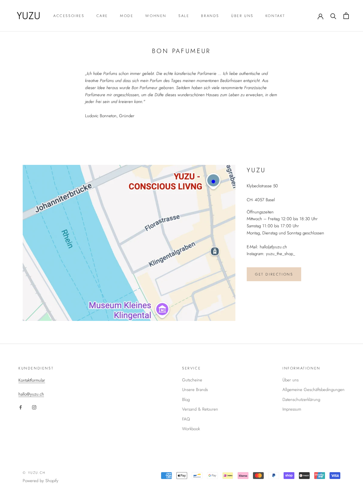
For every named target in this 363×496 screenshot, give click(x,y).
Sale (183, 15)
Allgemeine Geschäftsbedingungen (313, 389)
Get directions (274, 274)
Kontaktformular (31, 380)
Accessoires (69, 15)
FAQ (186, 419)
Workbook (191, 429)
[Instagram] (34, 406)
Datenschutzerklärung (301, 399)
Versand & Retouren (200, 409)
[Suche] (333, 16)
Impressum (291, 409)
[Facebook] (20, 406)
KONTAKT (275, 15)
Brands (210, 15)
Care (102, 15)
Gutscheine (192, 380)
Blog (186, 399)
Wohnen (155, 15)
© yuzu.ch (34, 472)
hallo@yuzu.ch (31, 394)
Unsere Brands (195, 389)
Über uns (242, 15)
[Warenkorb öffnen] (346, 15)
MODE (126, 15)
